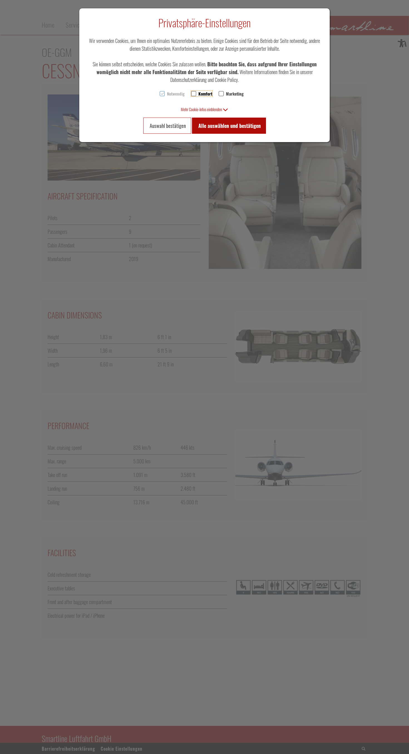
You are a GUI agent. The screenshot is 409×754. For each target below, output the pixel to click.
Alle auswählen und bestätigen (229, 125)
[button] (204, 109)
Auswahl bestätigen (168, 125)
